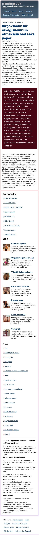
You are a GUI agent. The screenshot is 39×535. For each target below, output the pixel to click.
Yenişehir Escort (9, 235)
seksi (6, 375)
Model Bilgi (8, 531)
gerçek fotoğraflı (11, 421)
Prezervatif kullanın (20, 286)
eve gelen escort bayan (13, 389)
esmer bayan (9, 393)
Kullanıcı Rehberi (22, 527)
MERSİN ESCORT (12, 3)
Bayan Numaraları (10, 198)
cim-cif (7, 434)
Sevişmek (15, 329)
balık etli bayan (10, 412)
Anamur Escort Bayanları (13, 207)
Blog (21, 11)
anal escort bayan (11, 430)
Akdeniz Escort (9, 203)
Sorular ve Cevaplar (11, 15)
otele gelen (8, 357)
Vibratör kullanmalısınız (22, 272)
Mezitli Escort (8, 216)
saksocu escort (10, 398)
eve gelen (8, 362)
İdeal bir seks (17, 300)
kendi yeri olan (10, 380)
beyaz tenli (8, 425)
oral (5, 348)
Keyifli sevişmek (18, 243)
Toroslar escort (9, 230)
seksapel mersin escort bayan (16, 371)
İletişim (29, 11)
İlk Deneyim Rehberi (23, 531)
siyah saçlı (8, 416)
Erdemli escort (9, 212)
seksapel (7, 366)
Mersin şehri (27, 15)
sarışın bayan (9, 403)
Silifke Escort (8, 221)
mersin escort (10, 11)
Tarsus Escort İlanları (11, 225)
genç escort (9, 384)
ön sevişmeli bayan (11, 353)
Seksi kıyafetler (18, 315)
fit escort (8, 407)
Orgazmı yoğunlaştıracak (22, 258)
